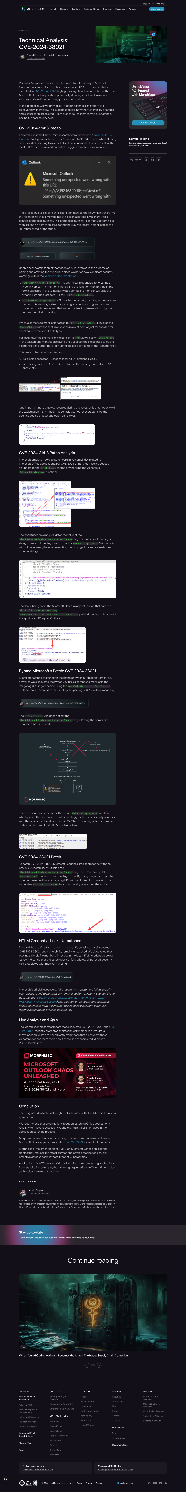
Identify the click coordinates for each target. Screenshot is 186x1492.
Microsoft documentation (60, 276)
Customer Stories (120, 1445)
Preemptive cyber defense (58, 1398)
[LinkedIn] (160, 1483)
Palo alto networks (59, 1436)
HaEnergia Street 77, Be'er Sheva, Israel (115, 1470)
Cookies (99, 1483)
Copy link (137, 160)
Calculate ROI (148, 123)
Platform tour (25, 1443)
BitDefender (55, 1441)
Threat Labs (117, 1402)
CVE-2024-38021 (45, 91)
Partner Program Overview (151, 1398)
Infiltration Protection (29, 1417)
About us (116, 1397)
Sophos (53, 1445)
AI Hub (53, 9)
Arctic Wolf (55, 1455)
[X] (149, 1483)
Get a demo (157, 9)
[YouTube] (155, 1483)
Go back (24, 31)
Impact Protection (27, 1422)
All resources (118, 1438)
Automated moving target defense (28, 1435)
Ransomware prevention (61, 1404)
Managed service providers (151, 1405)
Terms (79, 1483)
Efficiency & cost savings (62, 1409)
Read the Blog (158, 4)
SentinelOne (56, 1431)
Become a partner (152, 1421)
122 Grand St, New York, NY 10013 (38, 1470)
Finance (85, 1397)
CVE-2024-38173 (72, 1142)
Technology (86, 1416)
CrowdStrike (56, 1427)
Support (146, 4)
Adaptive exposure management (28, 1411)
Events (115, 1411)
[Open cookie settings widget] (6, 1479)
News (114, 1406)
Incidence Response (28, 1427)
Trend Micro (55, 1450)
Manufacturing (88, 1402)
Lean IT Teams (87, 1425)
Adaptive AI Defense (28, 1405)
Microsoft (54, 1422)
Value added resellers (153, 1412)
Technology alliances (153, 1416)
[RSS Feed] (165, 1483)
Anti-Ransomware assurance (27, 1398)
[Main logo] (33, 9)
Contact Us (117, 1421)
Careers (116, 1416)
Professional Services (91, 1411)
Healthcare (86, 1406)
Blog (114, 1433)
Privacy (89, 1483)
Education (86, 1421)
